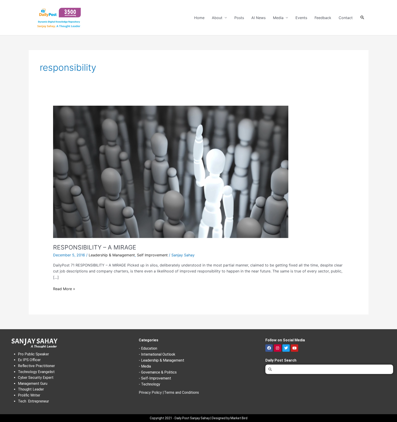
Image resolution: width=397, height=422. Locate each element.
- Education (148, 348)
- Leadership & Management (161, 360)
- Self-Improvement (155, 378)
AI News (258, 17)
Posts (239, 17)
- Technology (149, 384)
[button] (362, 17)
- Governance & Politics (158, 372)
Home (199, 17)
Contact (346, 17)
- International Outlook (157, 354)
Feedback (323, 17)
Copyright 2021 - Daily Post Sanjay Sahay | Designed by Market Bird (198, 418)
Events (301, 17)
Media (278, 17)
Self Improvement (152, 255)
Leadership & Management (112, 255)
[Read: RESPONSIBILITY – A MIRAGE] (170, 171)
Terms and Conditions (181, 392)
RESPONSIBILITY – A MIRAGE (94, 247)
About (217, 17)
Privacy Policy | (151, 392)
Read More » (64, 288)
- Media (145, 366)
